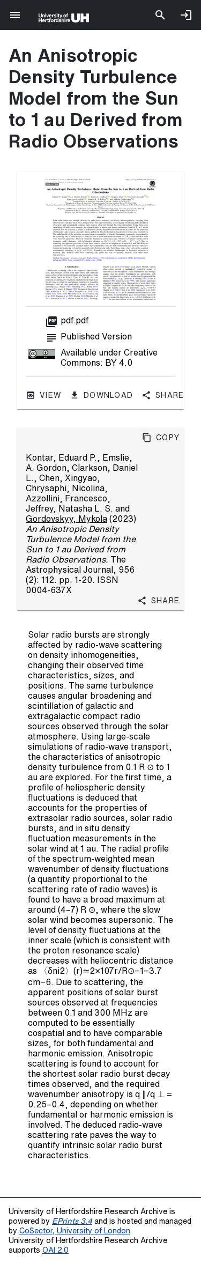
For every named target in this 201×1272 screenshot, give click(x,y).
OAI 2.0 (55, 1250)
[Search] (160, 15)
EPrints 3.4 (72, 1221)
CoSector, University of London (74, 1230)
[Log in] (186, 15)
